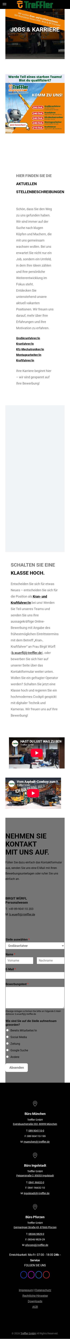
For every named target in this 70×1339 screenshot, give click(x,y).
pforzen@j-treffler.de (36, 1245)
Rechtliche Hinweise (35, 1295)
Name (10, 954)
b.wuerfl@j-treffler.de (27, 653)
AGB (35, 1307)
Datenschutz (43, 1290)
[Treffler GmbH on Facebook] (23, 1274)
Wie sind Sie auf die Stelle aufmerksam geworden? (31, 1022)
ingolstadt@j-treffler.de (36, 1193)
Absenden (16, 1067)
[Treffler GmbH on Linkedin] (39, 1274)
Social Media (18, 1037)
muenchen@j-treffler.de (37, 1141)
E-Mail (11, 969)
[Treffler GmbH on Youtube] (46, 1274)
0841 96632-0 (36, 1182)
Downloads (35, 1301)
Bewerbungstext (17, 984)
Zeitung (15, 1043)
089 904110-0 (36, 1130)
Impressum (26, 1290)
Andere (14, 1057)
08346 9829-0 (36, 1233)
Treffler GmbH (28, 1333)
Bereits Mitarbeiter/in (23, 1030)
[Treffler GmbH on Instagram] (31, 1274)
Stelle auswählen (18, 939)
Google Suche (19, 1050)
